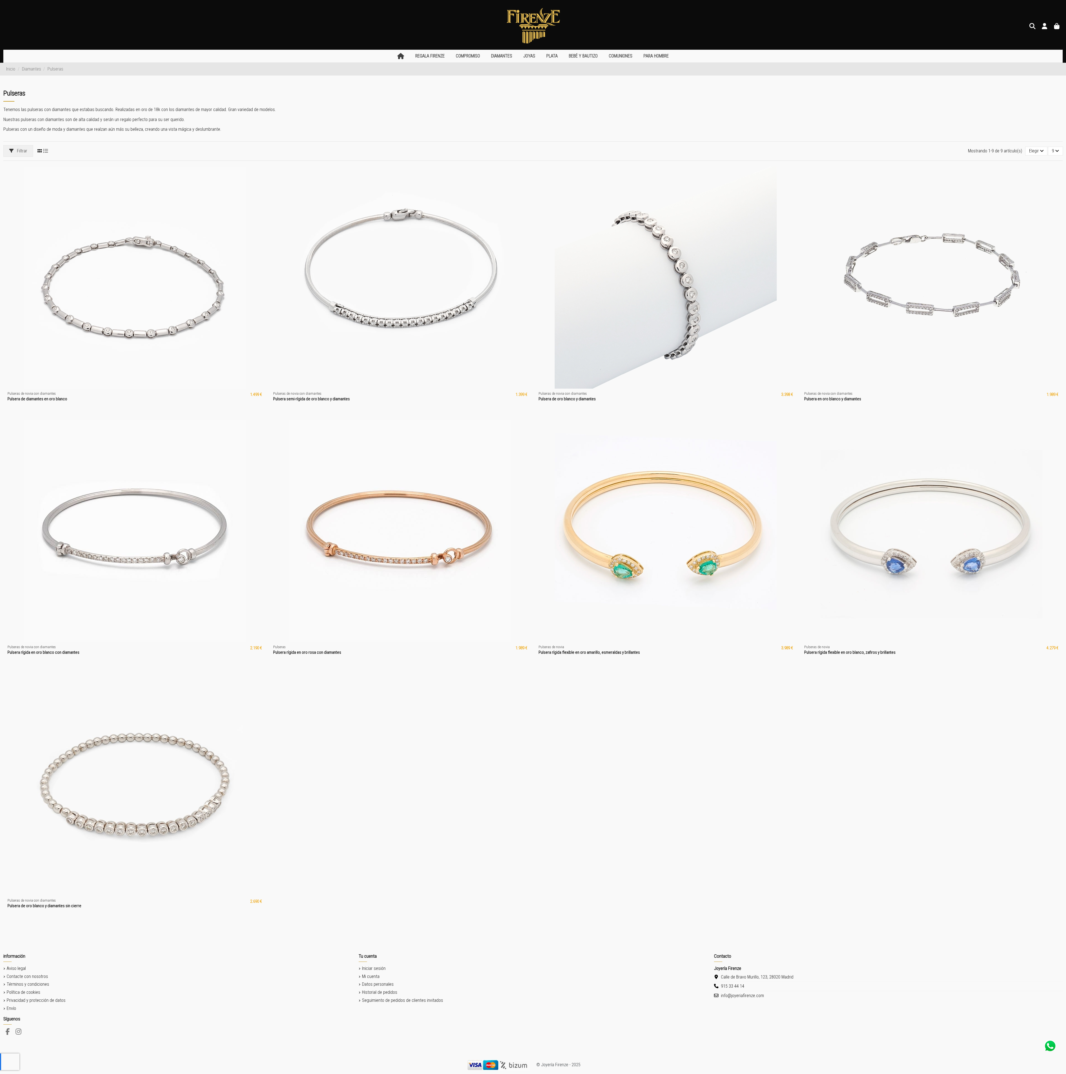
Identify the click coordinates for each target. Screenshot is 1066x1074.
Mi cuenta (370, 976)
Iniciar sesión (374, 968)
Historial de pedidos (379, 992)
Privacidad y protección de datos (36, 1000)
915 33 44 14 (732, 986)
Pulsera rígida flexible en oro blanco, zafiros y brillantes (850, 652)
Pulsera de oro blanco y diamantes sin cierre (44, 905)
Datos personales (378, 984)
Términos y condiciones (28, 984)
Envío (11, 1008)
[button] (430, 56)
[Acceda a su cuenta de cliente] (1045, 26)
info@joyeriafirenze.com (742, 995)
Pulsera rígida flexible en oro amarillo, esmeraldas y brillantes (589, 652)
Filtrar (21, 151)
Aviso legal (16, 968)
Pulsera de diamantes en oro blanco (37, 398)
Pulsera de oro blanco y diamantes (567, 398)
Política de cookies (23, 992)
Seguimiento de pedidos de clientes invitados (402, 1000)
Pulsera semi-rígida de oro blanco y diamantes (311, 398)
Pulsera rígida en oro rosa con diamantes (307, 652)
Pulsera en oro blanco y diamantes (832, 398)
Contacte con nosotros (27, 976)
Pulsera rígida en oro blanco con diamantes (43, 652)
